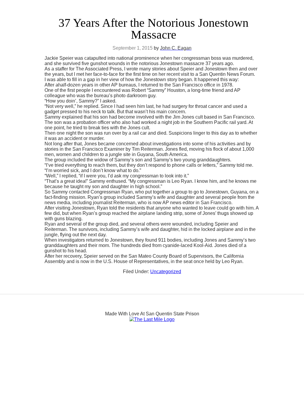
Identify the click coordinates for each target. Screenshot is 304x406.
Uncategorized (165, 271)
